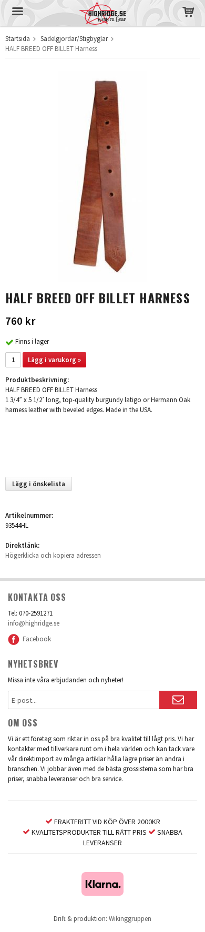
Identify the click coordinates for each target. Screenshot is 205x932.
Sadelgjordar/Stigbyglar (74, 38)
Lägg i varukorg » (54, 359)
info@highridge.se (33, 623)
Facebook (35, 638)
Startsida (17, 38)
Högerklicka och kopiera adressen (53, 555)
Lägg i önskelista (38, 483)
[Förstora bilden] (102, 175)
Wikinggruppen (130, 918)
